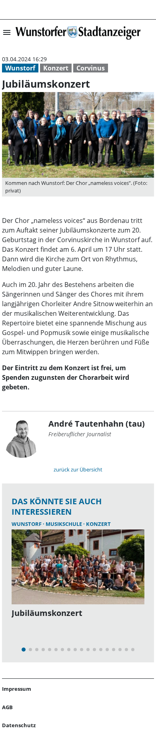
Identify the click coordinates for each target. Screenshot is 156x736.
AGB (7, 707)
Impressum (16, 688)
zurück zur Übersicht (78, 469)
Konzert (55, 68)
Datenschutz (19, 725)
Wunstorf (20, 68)
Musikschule (64, 523)
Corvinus (90, 68)
